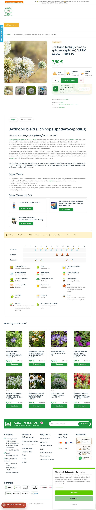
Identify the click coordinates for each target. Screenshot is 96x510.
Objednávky (44, 442)
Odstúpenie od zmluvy (47, 459)
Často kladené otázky (65, 22)
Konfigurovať (74, 498)
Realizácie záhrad (28, 28)
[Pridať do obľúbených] (81, 80)
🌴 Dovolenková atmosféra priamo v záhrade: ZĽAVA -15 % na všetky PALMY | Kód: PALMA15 (54, 2)
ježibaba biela (73, 140)
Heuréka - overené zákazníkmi (15, 2)
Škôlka (24, 455)
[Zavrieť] (24, 505)
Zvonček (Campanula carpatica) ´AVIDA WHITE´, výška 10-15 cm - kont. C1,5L (14, 396)
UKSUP (24, 462)
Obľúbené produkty (46, 445)
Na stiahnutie (26, 120)
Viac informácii (59, 487)
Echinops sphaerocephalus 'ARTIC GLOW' (22, 140)
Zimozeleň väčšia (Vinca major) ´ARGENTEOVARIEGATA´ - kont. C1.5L (14, 354)
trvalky (12, 158)
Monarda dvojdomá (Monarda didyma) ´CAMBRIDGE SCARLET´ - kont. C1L (82, 396)
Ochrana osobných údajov (30, 441)
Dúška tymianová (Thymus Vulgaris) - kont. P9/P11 (58, 395)
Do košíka (67, 209)
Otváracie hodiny (11, 506)
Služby (24, 458)
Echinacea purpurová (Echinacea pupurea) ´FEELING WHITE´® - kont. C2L (36, 396)
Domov (24, 22)
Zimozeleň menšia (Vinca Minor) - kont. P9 (58, 353)
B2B (77, 22)
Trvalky (8, 348)
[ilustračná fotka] (25, 62)
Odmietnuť (74, 504)
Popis (13, 120)
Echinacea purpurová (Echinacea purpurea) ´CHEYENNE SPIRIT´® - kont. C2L (36, 354)
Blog (54, 22)
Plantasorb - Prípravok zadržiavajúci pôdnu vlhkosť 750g (31, 219)
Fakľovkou (53, 181)
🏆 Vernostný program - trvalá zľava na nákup (76, 2)
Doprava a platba (43, 22)
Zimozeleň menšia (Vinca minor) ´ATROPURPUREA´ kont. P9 (80, 354)
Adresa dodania (45, 438)
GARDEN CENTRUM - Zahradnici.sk (68, 105)
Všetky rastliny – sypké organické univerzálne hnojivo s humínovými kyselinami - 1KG (71, 203)
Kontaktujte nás (45, 456)
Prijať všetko (74, 492)
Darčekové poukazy (46, 452)
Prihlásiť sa (84, 424)
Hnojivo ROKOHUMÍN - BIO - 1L (29, 202)
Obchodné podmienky (29, 445)
